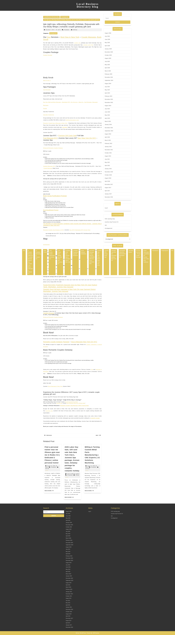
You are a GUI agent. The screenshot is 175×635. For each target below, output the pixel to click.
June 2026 (107, 39)
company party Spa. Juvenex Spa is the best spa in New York (67, 256)
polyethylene (155, 250)
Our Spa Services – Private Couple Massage (138, 254)
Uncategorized (64, 17)
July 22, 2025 (70, 473)
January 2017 (108, 193)
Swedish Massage (48, 313)
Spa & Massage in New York (55, 386)
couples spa (77, 42)
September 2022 (109, 130)
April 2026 (107, 45)
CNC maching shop (110, 218)
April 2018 (107, 181)
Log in (106, 207)
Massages (95, 102)
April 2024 (107, 93)
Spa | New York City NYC (87, 138)
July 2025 (107, 61)
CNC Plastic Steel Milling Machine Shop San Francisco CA (60, 257)
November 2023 (109, 102)
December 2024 (109, 77)
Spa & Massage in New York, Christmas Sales (76, 403)
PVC (172, 250)
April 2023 (107, 118)
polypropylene (164, 250)
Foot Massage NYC (50, 138)
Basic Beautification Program (50, 210)
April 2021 (107, 165)
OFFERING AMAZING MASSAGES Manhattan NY (122, 254)
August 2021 (108, 156)
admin (59, 29)
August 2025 (108, 58)
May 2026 (107, 42)
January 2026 (108, 48)
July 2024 (107, 86)
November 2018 (109, 171)
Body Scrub (45, 251)
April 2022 (107, 137)
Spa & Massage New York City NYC (84, 342)
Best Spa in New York (70, 37)
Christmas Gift (59, 403)
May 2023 (107, 115)
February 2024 (108, 96)
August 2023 (108, 105)
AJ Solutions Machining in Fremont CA (38, 254)
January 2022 (108, 146)
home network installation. (83, 252)
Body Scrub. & (47, 80)
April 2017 (107, 190)
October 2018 (108, 175)
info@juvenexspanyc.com (72, 120)
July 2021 (107, 159)
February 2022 (108, 143)
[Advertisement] (72, 66)
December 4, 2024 (50, 29)
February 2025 (108, 74)
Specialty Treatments (48, 114)
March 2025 (108, 70)
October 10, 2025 (51, 465)
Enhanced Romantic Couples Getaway (53, 148)
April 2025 (107, 67)
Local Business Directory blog (87, 5)
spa (106, 225)
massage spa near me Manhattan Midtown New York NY (113, 255)
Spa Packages (47, 89)
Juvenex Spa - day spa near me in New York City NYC (99, 258)
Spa (48, 37)
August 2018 (108, 178)
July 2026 (107, 36)
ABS (24, 250)
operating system (130, 251)
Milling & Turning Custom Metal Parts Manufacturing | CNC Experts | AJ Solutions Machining (92, 455)
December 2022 (109, 127)
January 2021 (108, 168)
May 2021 (107, 162)
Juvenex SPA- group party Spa (106, 254)
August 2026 (108, 33)
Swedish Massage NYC (49, 166)
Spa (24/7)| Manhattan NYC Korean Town (79, 229)
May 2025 (107, 64)
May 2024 (107, 89)
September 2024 (109, 80)
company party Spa (88, 44)
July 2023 (107, 108)
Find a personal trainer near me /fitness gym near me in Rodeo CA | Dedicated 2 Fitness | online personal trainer (52, 455)
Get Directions (46, 244)
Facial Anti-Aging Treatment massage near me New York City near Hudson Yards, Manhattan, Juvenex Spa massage (70, 286)
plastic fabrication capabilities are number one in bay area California (146, 256)
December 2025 (109, 52)
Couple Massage (88, 37)
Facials (45, 108)
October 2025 (108, 55)
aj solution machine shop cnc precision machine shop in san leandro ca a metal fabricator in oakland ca (30, 262)
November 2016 (109, 197)
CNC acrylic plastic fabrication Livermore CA (52, 254)
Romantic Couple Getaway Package (56, 342)
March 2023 (108, 121)
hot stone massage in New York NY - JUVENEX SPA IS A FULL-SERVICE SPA (92, 257)
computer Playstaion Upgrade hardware (75, 253)
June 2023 (107, 111)
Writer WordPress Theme (83, 633)
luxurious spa (49, 410)
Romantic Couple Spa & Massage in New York (55, 123)
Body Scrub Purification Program (55, 196)
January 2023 (108, 124)
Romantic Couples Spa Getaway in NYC (53, 229)
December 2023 (109, 99)
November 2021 (109, 149)
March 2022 (108, 140)
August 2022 (108, 134)
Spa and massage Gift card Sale (71, 401)
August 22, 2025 (91, 465)
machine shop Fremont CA (111, 222)
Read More (48, 490)
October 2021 (108, 152)
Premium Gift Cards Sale (67, 135)
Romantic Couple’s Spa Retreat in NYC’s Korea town (74, 405)
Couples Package (47, 55)
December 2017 (109, 184)
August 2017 (108, 187)
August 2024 (108, 83)
